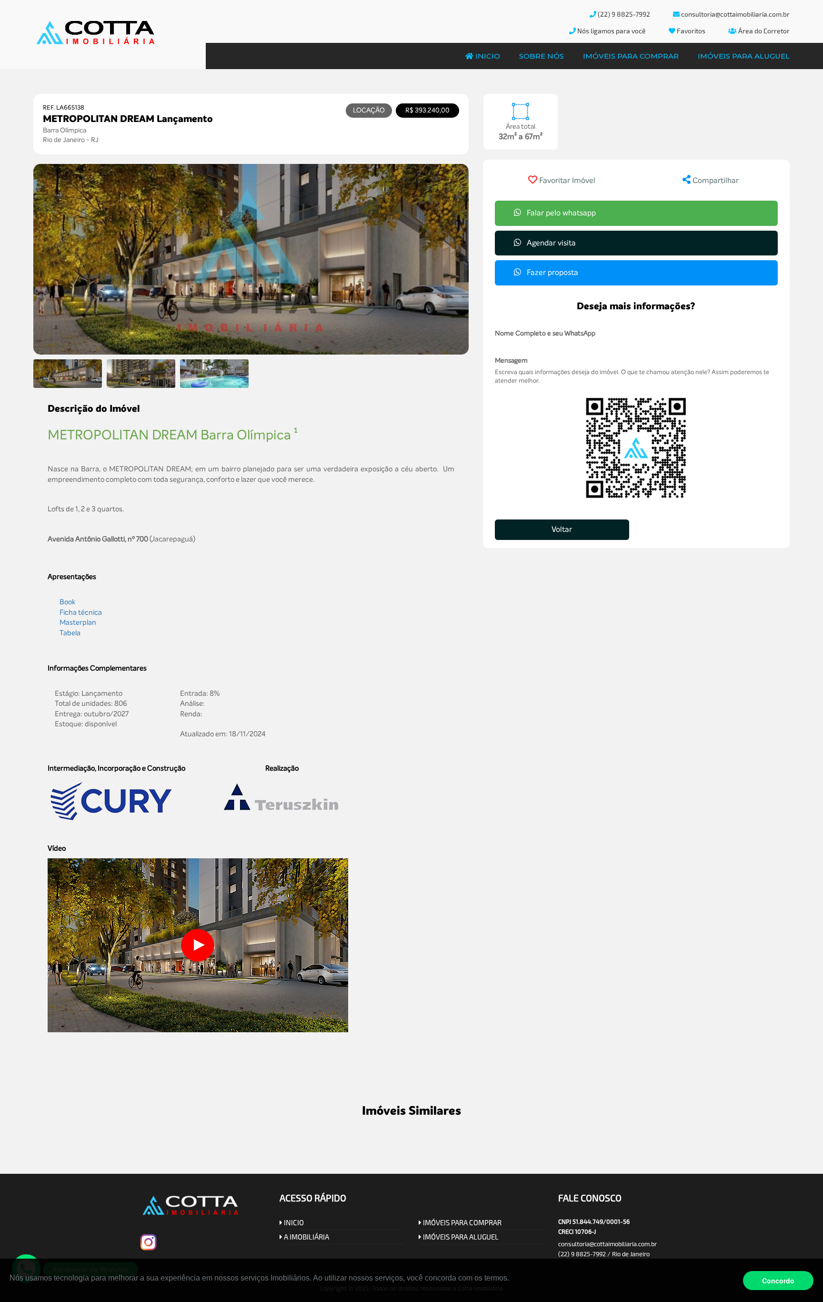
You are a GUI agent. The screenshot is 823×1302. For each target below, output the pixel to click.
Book (67, 602)
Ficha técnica (81, 612)
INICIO (293, 1222)
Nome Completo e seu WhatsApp (545, 333)
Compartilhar (715, 180)
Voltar (562, 529)
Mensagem (511, 360)
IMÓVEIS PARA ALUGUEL (460, 1236)
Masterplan (78, 622)
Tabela (70, 633)
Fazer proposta (551, 272)
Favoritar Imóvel (567, 180)
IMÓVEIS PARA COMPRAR (462, 1222)
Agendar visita (550, 243)
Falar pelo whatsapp (560, 213)
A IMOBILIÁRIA (305, 1236)
